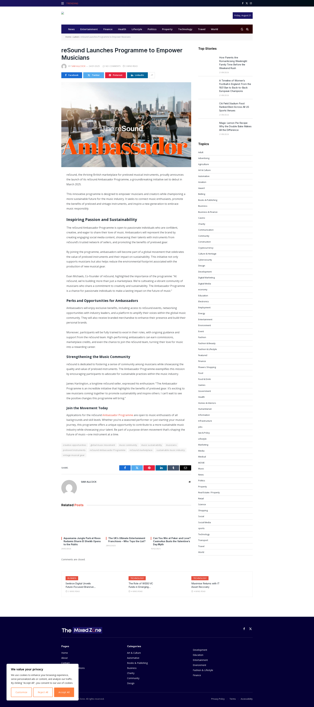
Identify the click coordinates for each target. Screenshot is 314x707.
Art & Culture (204, 170)
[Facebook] (50, 183)
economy (202, 289)
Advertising (203, 158)
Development (205, 271)
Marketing (203, 444)
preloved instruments (74, 450)
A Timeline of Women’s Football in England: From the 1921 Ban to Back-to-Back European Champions (119, 3)
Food (200, 373)
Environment (204, 325)
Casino (201, 217)
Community (203, 235)
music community (128, 445)
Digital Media (204, 283)
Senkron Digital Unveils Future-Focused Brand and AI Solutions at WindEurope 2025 (81, 585)
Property (167, 29)
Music (201, 468)
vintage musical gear (74, 455)
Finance (108, 29)
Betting (201, 193)
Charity (201, 223)
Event (201, 331)
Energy (201, 313)
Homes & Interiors (207, 403)
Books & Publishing (207, 200)
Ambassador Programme (118, 415)
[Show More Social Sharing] (152, 75)
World (214, 29)
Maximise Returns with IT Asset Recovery (205, 585)
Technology (185, 29)
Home (68, 36)
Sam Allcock (78, 66)
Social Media (204, 522)
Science (202, 504)
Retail (201, 498)
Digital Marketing (206, 277)
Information (204, 414)
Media (201, 450)
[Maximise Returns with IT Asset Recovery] (237, 584)
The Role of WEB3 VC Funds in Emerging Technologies (141, 585)
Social (201, 516)
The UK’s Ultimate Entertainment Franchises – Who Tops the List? (126, 540)
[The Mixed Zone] (81, 15)
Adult (200, 152)
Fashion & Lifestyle (207, 349)
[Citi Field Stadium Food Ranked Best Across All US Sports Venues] (207, 107)
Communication (206, 229)
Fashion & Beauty (207, 343)
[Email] (50, 213)
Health (122, 29)
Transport (203, 540)
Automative (203, 176)
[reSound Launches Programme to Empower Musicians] (126, 124)
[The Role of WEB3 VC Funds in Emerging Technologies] (174, 584)
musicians (171, 445)
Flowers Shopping (207, 367)
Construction (204, 241)
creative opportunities (74, 445)
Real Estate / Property (209, 492)
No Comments (113, 66)
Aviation (202, 182)
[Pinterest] (50, 205)
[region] (42, 682)
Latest (76, 36)
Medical (202, 456)
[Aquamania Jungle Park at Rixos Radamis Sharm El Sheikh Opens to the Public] (81, 522)
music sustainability (151, 445)
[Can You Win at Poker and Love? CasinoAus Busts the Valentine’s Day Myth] (171, 522)
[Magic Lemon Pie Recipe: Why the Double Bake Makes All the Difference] (207, 127)
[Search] (247, 29)
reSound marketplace (141, 450)
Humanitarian (205, 408)
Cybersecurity (205, 259)
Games (201, 385)
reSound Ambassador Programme (108, 450)
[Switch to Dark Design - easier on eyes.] (242, 29)
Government (204, 391)
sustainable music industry (171, 450)
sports (201, 528)
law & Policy (204, 432)
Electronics (203, 301)
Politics (152, 29)
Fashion (202, 337)
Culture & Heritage (207, 253)
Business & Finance (208, 211)
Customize (21, 692)
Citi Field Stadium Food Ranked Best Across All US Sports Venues (234, 107)
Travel (201, 29)
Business (202, 205)
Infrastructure (205, 420)
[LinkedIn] (50, 198)
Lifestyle (137, 29)
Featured (202, 355)
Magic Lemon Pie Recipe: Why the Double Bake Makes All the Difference (235, 126)
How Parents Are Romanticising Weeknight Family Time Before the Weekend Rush (233, 63)
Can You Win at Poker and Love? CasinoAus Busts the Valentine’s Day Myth (172, 541)
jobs (200, 426)
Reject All (43, 692)
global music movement (102, 445)
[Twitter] (50, 190)
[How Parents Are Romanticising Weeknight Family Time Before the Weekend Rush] (207, 61)
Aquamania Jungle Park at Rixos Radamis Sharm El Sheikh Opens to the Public (82, 541)
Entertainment (89, 29)
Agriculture (203, 164)
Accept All (64, 692)
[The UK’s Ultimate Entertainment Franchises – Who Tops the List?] (126, 522)
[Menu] (62, 3)
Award (201, 188)
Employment (204, 307)
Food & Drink (204, 379)
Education (203, 295)
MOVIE (201, 462)
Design (201, 265)
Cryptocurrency (205, 247)
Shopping (203, 510)
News (71, 29)
